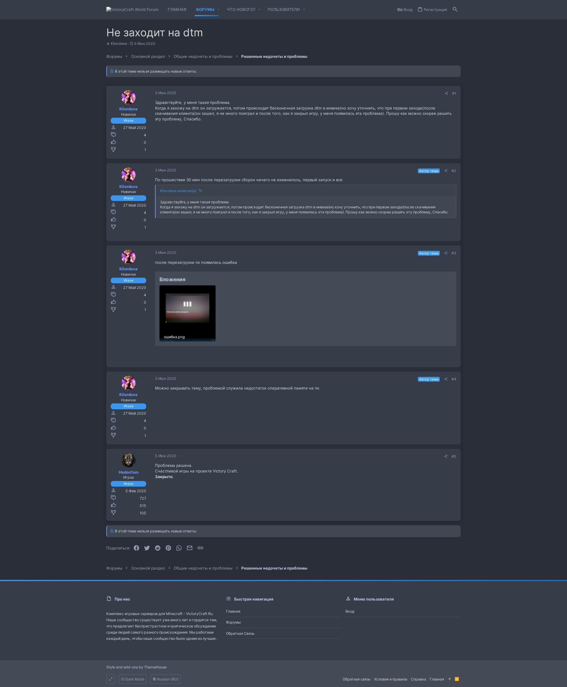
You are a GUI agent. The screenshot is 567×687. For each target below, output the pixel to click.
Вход (350, 611)
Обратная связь (240, 633)
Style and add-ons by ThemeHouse (136, 667)
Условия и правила (390, 679)
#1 (454, 93)
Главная (233, 611)
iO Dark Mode (132, 679)
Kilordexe (119, 43)
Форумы (233, 622)
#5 (454, 456)
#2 (454, 171)
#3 (454, 253)
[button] (218, 9)
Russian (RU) (167, 679)
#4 (454, 379)
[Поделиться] (446, 93)
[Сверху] (449, 679)
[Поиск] (455, 9)
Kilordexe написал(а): (178, 191)
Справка (418, 679)
